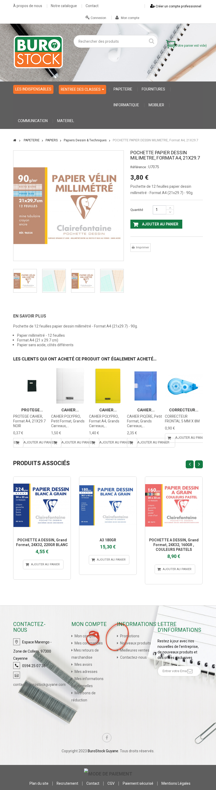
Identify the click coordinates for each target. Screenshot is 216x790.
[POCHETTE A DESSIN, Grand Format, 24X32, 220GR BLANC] (42, 505)
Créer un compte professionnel (178, 6)
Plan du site (39, 784)
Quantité (136, 209)
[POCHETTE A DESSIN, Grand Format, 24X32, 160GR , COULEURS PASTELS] (173, 505)
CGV (111, 784)
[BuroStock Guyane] (38, 52)
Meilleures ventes (134, 650)
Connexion (98, 18)
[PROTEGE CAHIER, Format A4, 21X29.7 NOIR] (32, 386)
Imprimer (142, 247)
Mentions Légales (175, 784)
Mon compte (129, 18)
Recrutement (67, 784)
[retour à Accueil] (14, 140)
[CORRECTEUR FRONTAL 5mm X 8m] (184, 386)
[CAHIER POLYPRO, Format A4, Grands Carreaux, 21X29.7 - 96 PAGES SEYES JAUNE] (108, 386)
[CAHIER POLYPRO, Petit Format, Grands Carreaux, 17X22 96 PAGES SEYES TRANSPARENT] (70, 386)
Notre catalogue (64, 6)
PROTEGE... (32, 410)
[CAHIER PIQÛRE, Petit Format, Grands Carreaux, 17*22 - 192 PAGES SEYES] (146, 386)
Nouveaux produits (135, 643)
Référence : (139, 167)
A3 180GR (108, 540)
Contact (92, 6)
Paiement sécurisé (138, 784)
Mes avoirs (83, 664)
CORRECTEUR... (183, 410)
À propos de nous (27, 6)
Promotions (129, 636)
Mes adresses (85, 672)
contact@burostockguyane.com (39, 684)
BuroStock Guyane (103, 751)
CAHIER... (70, 410)
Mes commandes (88, 643)
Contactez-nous (133, 657)
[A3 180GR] (107, 505)
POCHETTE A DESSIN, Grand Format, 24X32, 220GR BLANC (42, 542)
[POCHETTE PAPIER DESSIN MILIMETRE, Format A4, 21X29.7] (25, 281)
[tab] (33, 316)
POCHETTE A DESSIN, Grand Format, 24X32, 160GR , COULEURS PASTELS (174, 544)
